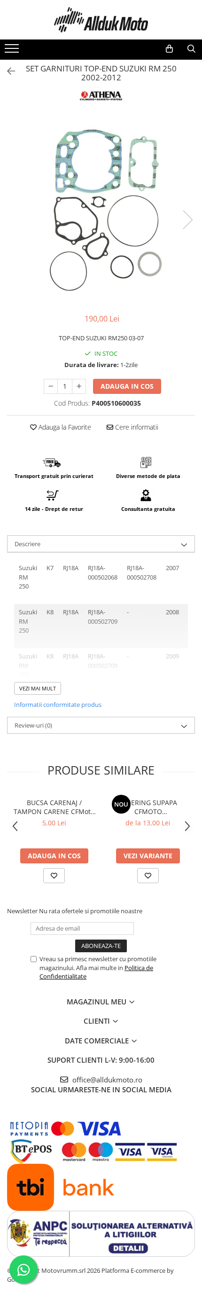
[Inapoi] (7, 71)
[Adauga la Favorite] (54, 875)
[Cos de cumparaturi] (169, 48)
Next (187, 219)
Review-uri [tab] (33, 725)
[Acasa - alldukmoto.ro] (101, 19)
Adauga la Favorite (64, 427)
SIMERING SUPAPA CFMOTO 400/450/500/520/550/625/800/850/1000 (148, 807)
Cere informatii (135, 427)
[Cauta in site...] (191, 48)
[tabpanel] (101, 210)
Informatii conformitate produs (57, 704)
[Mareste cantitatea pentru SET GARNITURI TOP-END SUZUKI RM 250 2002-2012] (79, 386)
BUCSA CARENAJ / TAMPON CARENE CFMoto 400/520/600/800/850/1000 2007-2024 (54, 807)
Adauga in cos (127, 386)
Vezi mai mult (37, 688)
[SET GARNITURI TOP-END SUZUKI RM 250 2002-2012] (101, 210)
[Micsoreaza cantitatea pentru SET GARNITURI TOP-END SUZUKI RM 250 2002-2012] (51, 386)
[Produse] (13, 51)
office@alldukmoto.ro (106, 1079)
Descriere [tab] (27, 544)
